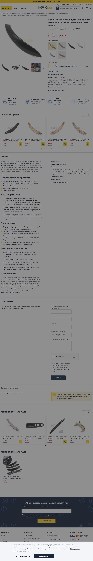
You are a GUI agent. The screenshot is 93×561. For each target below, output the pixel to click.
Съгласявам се (43, 556)
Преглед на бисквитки (23, 556)
